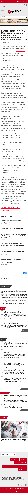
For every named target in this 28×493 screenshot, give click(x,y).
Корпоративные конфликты (11, 466)
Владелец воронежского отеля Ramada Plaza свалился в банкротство (12, 252)
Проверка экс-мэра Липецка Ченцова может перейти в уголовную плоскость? (15, 322)
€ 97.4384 (24, 1)
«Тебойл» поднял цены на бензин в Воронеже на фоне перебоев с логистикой (13, 304)
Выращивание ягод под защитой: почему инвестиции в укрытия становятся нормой (14, 369)
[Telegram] (26, 273)
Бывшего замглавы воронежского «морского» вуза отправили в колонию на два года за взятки (13, 261)
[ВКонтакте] (24, 273)
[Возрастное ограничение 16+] (1, 1)
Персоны (9, 491)
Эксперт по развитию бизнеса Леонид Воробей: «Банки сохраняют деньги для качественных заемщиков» (14, 373)
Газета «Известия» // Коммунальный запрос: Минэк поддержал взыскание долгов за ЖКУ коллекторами (13, 441)
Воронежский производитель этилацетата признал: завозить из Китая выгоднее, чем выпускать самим (14, 295)
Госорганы (18, 491)
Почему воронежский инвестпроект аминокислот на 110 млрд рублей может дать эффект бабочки (15, 383)
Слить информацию (22, 490)
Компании (14, 491)
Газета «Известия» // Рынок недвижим (12, 228)
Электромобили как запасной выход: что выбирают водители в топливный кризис (14, 355)
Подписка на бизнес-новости (7, 490)
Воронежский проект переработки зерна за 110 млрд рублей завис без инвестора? (15, 319)
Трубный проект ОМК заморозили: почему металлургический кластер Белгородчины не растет (15, 343)
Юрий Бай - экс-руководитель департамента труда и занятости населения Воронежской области (15, 397)
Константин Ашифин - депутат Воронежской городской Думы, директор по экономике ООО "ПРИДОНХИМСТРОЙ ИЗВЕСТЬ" (15, 406)
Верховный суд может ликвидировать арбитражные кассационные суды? (13, 311)
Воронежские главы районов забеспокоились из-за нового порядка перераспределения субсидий (15, 315)
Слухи (2, 308)
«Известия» (20, 51)
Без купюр (3, 417)
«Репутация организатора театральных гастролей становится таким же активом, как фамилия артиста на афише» (15, 378)
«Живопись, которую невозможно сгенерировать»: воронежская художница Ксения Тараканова (14, 359)
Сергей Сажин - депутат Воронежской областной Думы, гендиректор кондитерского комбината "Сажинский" (15, 401)
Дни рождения (4, 393)
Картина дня (14, 459)
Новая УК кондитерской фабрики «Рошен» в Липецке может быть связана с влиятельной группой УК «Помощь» (15, 326)
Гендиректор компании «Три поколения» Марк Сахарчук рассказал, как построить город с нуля (14, 351)
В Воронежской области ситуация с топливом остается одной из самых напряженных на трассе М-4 (13, 291)
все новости (24, 389)
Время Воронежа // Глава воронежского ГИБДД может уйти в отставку (12, 221)
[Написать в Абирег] (26, 5)
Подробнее (24, 409)
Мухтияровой (18, 88)
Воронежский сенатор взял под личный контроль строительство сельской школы (13, 244)
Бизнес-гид (22, 469)
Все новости (5, 454)
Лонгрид (3, 339)
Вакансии (15, 490)
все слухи (24, 330)
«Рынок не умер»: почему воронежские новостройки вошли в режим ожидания (14, 347)
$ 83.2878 (18, 1)
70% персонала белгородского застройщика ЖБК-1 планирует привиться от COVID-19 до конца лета (14, 236)
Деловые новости (20, 462)
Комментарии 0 (7, 278)
